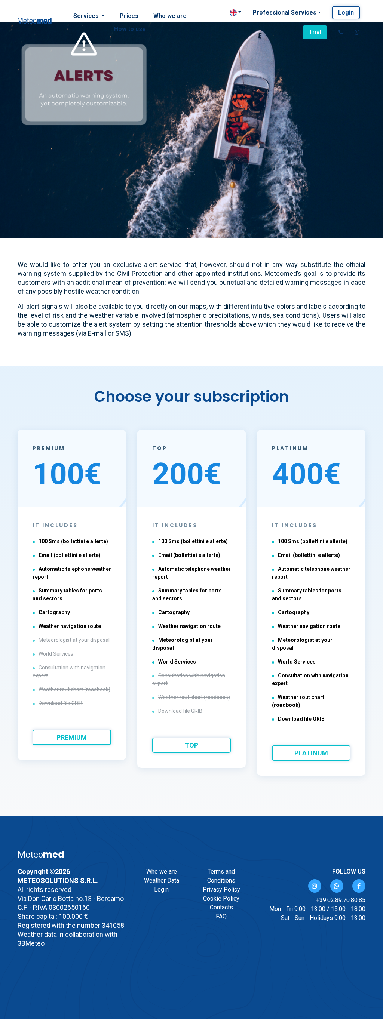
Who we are (170, 15)
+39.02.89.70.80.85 (340, 899)
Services (86, 15)
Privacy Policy (221, 889)
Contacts (221, 907)
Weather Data (161, 880)
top (191, 745)
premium (71, 737)
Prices (129, 15)
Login (346, 12)
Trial (315, 32)
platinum (311, 753)
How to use (130, 29)
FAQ (221, 916)
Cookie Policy (221, 898)
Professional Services (284, 12)
